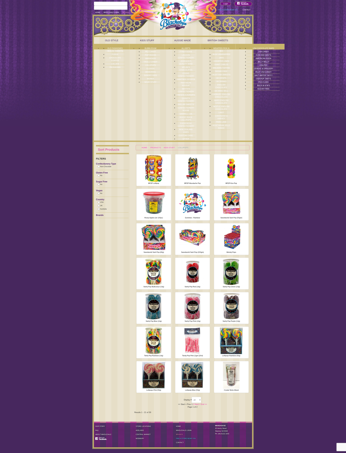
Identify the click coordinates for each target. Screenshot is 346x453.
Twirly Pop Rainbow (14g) (153, 356)
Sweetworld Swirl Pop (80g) (154, 252)
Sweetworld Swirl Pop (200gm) (192, 252)
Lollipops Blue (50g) (192, 390)
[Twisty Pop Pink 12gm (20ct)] (192, 341)
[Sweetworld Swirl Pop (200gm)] (192, 237)
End (202, 404)
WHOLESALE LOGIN (111, 12)
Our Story (100, 426)
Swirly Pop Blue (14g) (154, 321)
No (101, 175)
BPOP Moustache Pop (192, 183)
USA (102, 202)
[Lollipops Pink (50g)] (153, 375)
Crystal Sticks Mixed (231, 390)
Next (197, 404)
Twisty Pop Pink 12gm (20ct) (192, 356)
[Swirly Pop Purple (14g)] (231, 306)
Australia (103, 209)
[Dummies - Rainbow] (192, 203)
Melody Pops (231, 252)
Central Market (143, 434)
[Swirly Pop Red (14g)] (192, 272)
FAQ (96, 430)
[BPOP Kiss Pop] (231, 168)
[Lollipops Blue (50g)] (192, 375)
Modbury (140, 438)
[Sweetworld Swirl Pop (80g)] (153, 237)
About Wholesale (103, 434)
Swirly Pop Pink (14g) (192, 321)
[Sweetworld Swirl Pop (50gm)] (231, 203)
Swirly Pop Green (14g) (231, 287)
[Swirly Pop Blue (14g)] (153, 306)
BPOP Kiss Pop (231, 183)
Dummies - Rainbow (192, 218)
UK (101, 206)
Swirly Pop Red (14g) (192, 287)
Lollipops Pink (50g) (153, 390)
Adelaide (140, 430)
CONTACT (246, 10)
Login (225, 4)
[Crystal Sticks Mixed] (231, 375)
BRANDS (126, 12)
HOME (97, 12)
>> (205, 404)
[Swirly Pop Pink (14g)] (192, 306)
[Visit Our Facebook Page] (243, 4)
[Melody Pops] (231, 237)
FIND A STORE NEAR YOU (228, 10)
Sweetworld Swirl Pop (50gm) (231, 218)
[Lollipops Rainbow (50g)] (231, 341)
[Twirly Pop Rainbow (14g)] (153, 341)
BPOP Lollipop (153, 183)
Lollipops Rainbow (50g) (231, 356)
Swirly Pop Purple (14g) (231, 321)
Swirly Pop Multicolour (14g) (153, 287)
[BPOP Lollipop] (153, 168)
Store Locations (143, 426)
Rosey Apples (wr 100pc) (153, 218)
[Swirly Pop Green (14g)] (231, 272)
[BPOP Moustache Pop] (192, 168)
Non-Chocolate (105, 166)
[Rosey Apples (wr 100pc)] (153, 203)
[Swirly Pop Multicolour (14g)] (153, 272)
